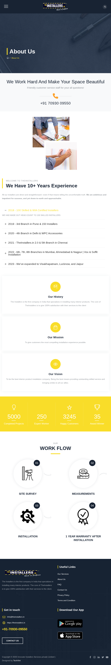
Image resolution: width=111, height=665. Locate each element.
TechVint (17, 660)
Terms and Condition (66, 600)
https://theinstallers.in (16, 623)
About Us (61, 579)
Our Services (63, 574)
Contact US (12, 641)
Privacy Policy (63, 595)
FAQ (59, 584)
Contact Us (62, 590)
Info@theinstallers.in (16, 617)
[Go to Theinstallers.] (8, 58)
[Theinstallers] (55, 6)
